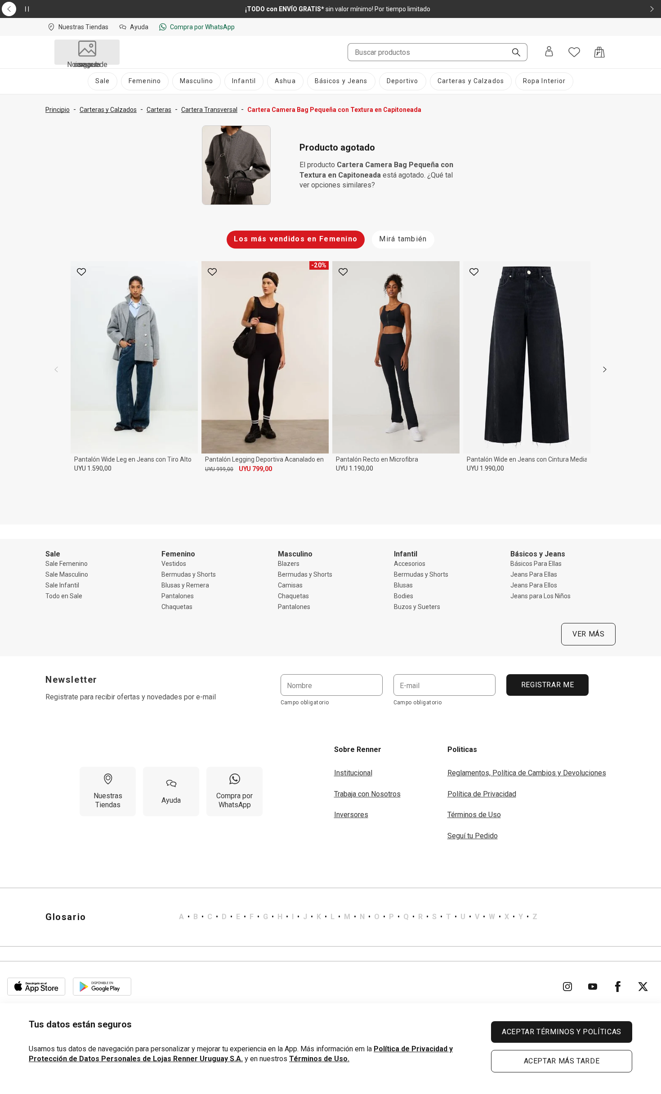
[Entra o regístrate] (549, 52)
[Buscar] (512, 53)
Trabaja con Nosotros (367, 794)
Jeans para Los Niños (540, 596)
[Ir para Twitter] (643, 986)
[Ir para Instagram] (567, 986)
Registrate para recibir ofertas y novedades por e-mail (130, 697)
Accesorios (409, 563)
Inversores (351, 814)
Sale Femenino (66, 563)
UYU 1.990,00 (485, 468)
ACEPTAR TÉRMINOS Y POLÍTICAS (561, 1031)
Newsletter (71, 679)
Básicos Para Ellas (536, 563)
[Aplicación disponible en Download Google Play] (102, 987)
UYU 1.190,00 (354, 468)
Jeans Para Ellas (533, 574)
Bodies (403, 596)
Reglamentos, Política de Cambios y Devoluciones (526, 773)
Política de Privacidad (481, 794)
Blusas (403, 585)
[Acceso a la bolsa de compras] (599, 52)
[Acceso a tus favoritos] (574, 52)
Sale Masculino (66, 574)
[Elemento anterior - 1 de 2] (9, 9)
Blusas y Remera (185, 585)
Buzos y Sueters (417, 606)
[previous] (56, 369)
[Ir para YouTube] (592, 986)
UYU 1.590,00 (93, 468)
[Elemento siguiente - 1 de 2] (652, 9)
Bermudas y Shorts (188, 574)
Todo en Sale (63, 596)
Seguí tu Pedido (472, 836)
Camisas (290, 585)
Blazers (288, 563)
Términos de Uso (474, 814)
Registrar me (547, 684)
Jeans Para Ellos (533, 585)
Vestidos (173, 563)
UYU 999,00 (219, 469)
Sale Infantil (62, 585)
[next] (605, 369)
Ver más (588, 634)
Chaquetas (176, 606)
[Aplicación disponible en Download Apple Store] (36, 987)
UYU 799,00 (255, 468)
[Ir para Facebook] (618, 986)
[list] (358, 917)
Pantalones (177, 596)
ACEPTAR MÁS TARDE (562, 1061)
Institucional (353, 773)
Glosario (65, 917)
